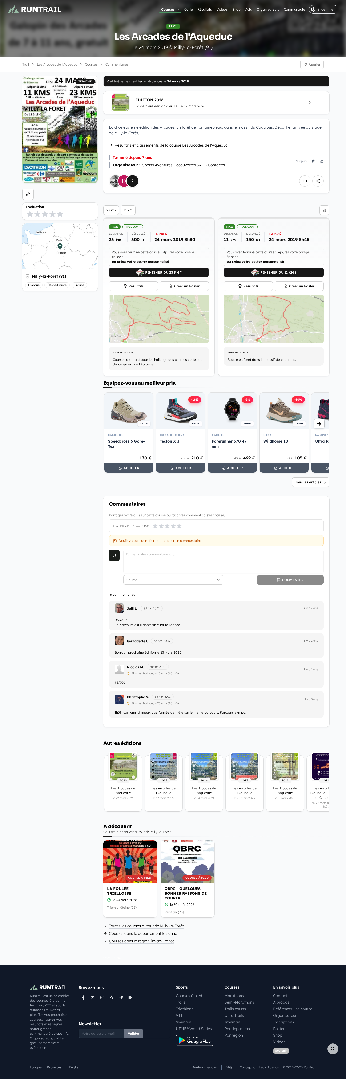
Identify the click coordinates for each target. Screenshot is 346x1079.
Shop (236, 9)
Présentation (123, 352)
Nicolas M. (135, 667)
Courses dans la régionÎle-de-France (141, 941)
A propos (281, 1002)
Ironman (232, 1022)
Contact (280, 995)
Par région (234, 1035)
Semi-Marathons (239, 1002)
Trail (25, 64)
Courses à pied (189, 995)
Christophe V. (138, 697)
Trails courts (235, 1008)
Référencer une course (292, 1008)
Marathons (234, 995)
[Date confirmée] (109, 900)
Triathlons (184, 1008)
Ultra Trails (234, 1015)
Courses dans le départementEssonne (143, 933)
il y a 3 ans (311, 699)
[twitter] (92, 997)
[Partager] (318, 181)
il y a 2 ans (311, 608)
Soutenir (281, 1050)
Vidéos (222, 9)
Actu (248, 9)
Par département (240, 1028)
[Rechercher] (332, 1048)
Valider (133, 1033)
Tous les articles (308, 482)
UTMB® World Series (194, 1028)
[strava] (111, 997)
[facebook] (83, 997)
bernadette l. (137, 641)
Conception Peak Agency (259, 1067)
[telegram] (121, 997)
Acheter (131, 468)
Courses (167, 9)
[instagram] (102, 997)
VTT (179, 1015)
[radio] (30, 214)
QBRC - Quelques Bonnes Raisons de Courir (186, 893)
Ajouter (315, 64)
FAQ (228, 1067)
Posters (279, 1028)
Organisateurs (268, 9)
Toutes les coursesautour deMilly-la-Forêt (146, 925)
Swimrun (183, 1022)
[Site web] (28, 194)
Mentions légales (204, 1067)
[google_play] (130, 997)
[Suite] (319, 423)
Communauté (294, 9)
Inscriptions (283, 1022)
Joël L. (132, 609)
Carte (188, 9)
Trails (180, 1002)
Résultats (204, 9)
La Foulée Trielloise (119, 891)
